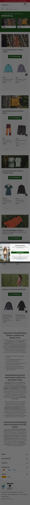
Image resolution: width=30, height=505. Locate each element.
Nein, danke (19, 254)
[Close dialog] (29, 244)
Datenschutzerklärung (20, 259)
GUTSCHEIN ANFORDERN (20, 252)
